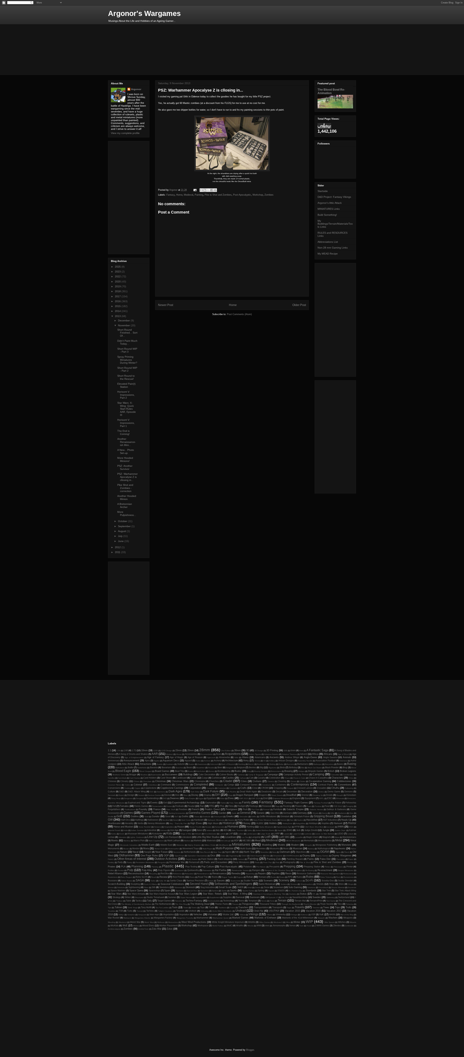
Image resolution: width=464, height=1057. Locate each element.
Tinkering (349, 904)
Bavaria (154, 767)
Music (286, 848)
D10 (151, 792)
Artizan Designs (286, 760)
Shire (341, 884)
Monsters (346, 844)
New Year (218, 852)
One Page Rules (149, 855)
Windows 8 (278, 922)
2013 (118, 316)
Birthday (293, 767)
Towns (194, 908)
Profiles (111, 870)
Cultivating (349, 788)
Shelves (293, 884)
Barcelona (329, 764)
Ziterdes (337, 925)
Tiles (339, 904)
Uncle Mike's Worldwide (222, 911)
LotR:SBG (284, 837)
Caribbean (217, 778)
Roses (282, 877)
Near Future (161, 852)
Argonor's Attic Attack (330, 202)
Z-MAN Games (322, 925)
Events (154, 802)
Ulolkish (192, 911)
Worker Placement (168, 925)
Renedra (235, 873)
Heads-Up (346, 819)
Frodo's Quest (212, 809)
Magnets (326, 837)
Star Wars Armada (136, 894)
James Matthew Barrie (265, 830)
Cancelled (335, 775)
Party (120, 862)
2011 (118, 552)
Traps (289, 908)
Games (128, 812)
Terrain (282, 900)
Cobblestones (344, 781)
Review (163, 877)
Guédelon (346, 816)
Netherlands (190, 852)
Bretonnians (276, 771)
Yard (301, 926)
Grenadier (243, 817)
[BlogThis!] (205, 190)
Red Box (165, 873)
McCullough (226, 841)
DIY (217, 794)
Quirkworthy (193, 870)
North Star (249, 852)
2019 (118, 286)
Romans (262, 877)
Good (168, 816)
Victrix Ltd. (228, 914)
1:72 (134, 750)
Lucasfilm (299, 837)
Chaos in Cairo (299, 778)
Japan (280, 830)
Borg (249, 771)
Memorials (309, 840)
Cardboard (181, 778)
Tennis (264, 901)
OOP (166, 855)
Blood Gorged (145, 771)
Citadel (227, 781)
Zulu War (156, 928)
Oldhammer (126, 855)
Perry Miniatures (241, 862)
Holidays (313, 823)
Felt (114, 806)
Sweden (316, 897)
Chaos (287, 778)
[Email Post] (194, 190)
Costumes (222, 788)
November (124, 325)
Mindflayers (223, 845)
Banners (290, 764)
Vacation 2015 (292, 910)
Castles (230, 777)
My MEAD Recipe (328, 253)
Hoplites (326, 823)
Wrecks (250, 926)
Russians (112, 880)
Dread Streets (277, 795)
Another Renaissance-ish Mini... (126, 441)
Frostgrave (231, 809)
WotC (229, 925)
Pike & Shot (305, 862)
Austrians (170, 764)
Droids (329, 795)
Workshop (257, 194)
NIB (237, 852)
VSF (313, 914)
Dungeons (128, 798)
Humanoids (219, 827)
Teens (241, 900)
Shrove (111, 887)
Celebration (275, 778)
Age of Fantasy (155, 757)
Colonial (138, 784)
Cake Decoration (206, 774)
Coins (127, 785)
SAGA (140, 880)
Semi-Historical (267, 884)
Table (128, 900)
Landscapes (251, 834)
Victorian (212, 914)
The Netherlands (163, 904)
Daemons (161, 792)
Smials (257, 887)
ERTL (321, 798)
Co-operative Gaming (320, 781)
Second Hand (199, 883)
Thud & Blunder (310, 904)
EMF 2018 (255, 798)
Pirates (111, 866)
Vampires (131, 915)
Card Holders (150, 778)
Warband (127, 918)
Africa (315, 754)
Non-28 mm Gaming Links (333, 247)
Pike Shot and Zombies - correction (125, 488)
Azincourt (214, 764)
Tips (109, 908)
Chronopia (199, 781)
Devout (167, 795)
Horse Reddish (144, 827)
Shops (350, 884)
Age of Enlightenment (134, 757)
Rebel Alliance (115, 873)
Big (261, 767)
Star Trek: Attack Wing (345, 890)
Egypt (200, 798)
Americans (260, 757)
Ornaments (277, 856)
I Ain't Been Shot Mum (314, 827)
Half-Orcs (125, 820)
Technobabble (214, 901)
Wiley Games (264, 922)
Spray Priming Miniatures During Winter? (127, 359)
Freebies (183, 809)
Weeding (111, 922)
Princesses (338, 867)
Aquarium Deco (171, 760)
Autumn (181, 764)
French (195, 809)
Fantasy (170, 194)
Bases (340, 764)
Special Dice (192, 891)
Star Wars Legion (188, 893)
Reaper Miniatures (345, 870)
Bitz (302, 768)
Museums (274, 848)
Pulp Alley (147, 870)
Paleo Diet (325, 859)
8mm (301, 751)
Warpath (321, 918)
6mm (293, 750)
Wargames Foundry (185, 918)
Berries (252, 767)
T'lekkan (119, 901)
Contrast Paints (325, 784)
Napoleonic (339, 848)
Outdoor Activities (165, 858)
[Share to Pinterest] (215, 190)
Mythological (324, 848)
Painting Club (274, 859)
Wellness (161, 922)
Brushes (144, 775)
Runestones (348, 877)
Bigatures (273, 768)
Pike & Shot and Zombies (218, 194)
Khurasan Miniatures (138, 833)
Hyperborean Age (284, 827)
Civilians (257, 781)
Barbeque (317, 764)
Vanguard (142, 915)
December (124, 320)
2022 (118, 276)
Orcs (212, 855)
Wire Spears (329, 922)
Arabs (198, 761)
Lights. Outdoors (137, 837)
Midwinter (180, 845)
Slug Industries (207, 887)
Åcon (218, 754)
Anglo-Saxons (330, 757)
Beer (220, 767)
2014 (118, 311)
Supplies (227, 897)
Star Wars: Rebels (212, 893)
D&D (121, 791)
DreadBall (291, 795)
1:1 (109, 750)
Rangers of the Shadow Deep (277, 870)
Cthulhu (335, 788)
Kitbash (198, 834)
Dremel (305, 795)
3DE (285, 751)
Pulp (130, 870)
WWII (267, 926)
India (126, 830)
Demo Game (334, 791)
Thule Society (327, 904)
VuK (321, 914)
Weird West (149, 922)
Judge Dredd (310, 830)
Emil (265, 798)
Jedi (298, 830)
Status (303, 893)
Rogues (240, 877)
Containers (280, 784)
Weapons (348, 918)
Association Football (325, 760)
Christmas (160, 781)
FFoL (222, 806)
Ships (332, 884)
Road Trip (203, 877)
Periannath (194, 862)
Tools (175, 907)
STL (314, 894)
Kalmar (352, 830)
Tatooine (178, 901)
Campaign (272, 774)
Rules (310, 876)
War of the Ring (347, 915)
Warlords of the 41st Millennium (298, 918)
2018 (118, 291)
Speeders (204, 891)
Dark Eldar (195, 792)
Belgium (241, 767)
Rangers (256, 870)
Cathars (242, 778)
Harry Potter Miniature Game (265, 820)
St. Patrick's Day (295, 891)
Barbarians (302, 764)
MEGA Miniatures (293, 841)
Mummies (261, 848)
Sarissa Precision (195, 880)
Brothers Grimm (119, 775)
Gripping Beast (323, 816)
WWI (259, 925)
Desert (121, 795)
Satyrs (210, 881)
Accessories (191, 754)
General (245, 812)
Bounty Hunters (260, 771)
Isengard (186, 830)
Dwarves (174, 798)
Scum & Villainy (150, 884)
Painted (241, 859)
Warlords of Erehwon (265, 917)
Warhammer (202, 918)
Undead (240, 910)
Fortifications (130, 809)
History (246, 823)
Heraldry (129, 823)
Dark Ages (175, 791)
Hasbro (300, 820)
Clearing (282, 781)
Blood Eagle (123, 770)
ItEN (226, 830)
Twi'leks (150, 911)
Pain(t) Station (192, 859)
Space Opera (136, 890)
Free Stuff (170, 809)
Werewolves (173, 922)
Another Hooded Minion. (126, 497)
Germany (302, 813)
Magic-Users (312, 837)
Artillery (272, 761)
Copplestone (150, 788)
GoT (176, 817)
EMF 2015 (243, 798)
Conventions (344, 784)
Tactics (138, 900)
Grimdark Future (302, 816)
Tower (185, 908)
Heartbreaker (114, 823)
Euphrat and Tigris (137, 802)
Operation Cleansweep (197, 856)
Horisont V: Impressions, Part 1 (126, 422)
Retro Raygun (126, 877)
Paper (350, 859)
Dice (177, 795)
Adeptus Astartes (271, 754)
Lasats (286, 834)
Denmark (111, 795)
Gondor (156, 816)
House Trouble (195, 827)
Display (207, 795)
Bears (189, 767)
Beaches (179, 768)
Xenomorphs (279, 925)
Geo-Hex (274, 813)
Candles (111, 778)
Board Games (162, 771)
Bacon (251, 764)
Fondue (318, 806)
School (299, 881)
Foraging (349, 806)
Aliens (245, 757)
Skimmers (178, 887)
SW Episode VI (271, 897)
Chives (136, 781)
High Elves (196, 823)
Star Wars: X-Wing (237, 893)
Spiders (215, 891)
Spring (261, 890)
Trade (211, 907)
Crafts (243, 788)
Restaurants (348, 874)
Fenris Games (141, 806)
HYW (297, 827)
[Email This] (201, 190)
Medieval (188, 194)
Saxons (221, 880)
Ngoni (228, 852)
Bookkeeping (224, 771)
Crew (254, 788)
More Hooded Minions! (125, 459)
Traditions (222, 908)
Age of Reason (195, 757)
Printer (349, 866)
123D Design (166, 751)
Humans (232, 826)
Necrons (176, 852)
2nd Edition (226, 751)
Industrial (151, 830)
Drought (339, 795)
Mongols (308, 845)
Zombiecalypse (114, 929)
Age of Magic (176, 757)
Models (281, 844)
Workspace (202, 925)
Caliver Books (226, 774)
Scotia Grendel (345, 880)
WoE (125, 925)
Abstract (169, 754)
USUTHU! (274, 910)
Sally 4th (163, 881)
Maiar (337, 837)
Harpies (231, 820)
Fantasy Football (321, 803)
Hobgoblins (300, 823)
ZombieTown (143, 929)
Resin (288, 873)
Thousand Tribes (267, 904)
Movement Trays (191, 848)
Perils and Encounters (215, 862)
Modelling (267, 844)
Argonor (136, 89)
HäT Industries (330, 820)
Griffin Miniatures (268, 816)
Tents (272, 901)
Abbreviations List (328, 241)
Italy (218, 830)
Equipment (310, 798)
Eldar (222, 798)
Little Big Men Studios (208, 837)
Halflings (139, 820)
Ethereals (340, 798)
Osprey (306, 855)
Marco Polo (139, 840)
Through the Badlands (290, 904)
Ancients (274, 757)
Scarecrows (235, 881)
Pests (257, 862)
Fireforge (253, 806)
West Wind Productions (193, 922)
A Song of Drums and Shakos (133, 754)
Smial (249, 887)
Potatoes (247, 866)
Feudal (191, 806)
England (296, 798)
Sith (154, 887)
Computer (219, 785)
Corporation (195, 788)
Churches (214, 781)
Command (166, 784)
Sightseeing (134, 887)
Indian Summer (137, 830)
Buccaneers (171, 774)
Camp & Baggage (256, 775)
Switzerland (344, 897)
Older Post (299, 305)
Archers (207, 761)
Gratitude (206, 817)
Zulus (170, 928)
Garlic (234, 813)
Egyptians (211, 798)
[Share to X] (208, 190)
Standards (311, 890)
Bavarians (167, 767)
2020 (118, 281)
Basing (351, 763)
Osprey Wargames (341, 855)
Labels (222, 834)
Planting (155, 867)
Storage (323, 894)
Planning (137, 866)
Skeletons (164, 887)
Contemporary (300, 784)
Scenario (268, 880)
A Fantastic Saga (317, 750)
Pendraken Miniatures (145, 862)
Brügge (132, 774)
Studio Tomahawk (155, 897)
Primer (327, 867)
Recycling (153, 874)
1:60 (126, 750)
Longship (256, 837)
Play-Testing (191, 866)
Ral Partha (220, 870)
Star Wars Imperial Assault (162, 894)
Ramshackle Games (240, 870)
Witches (342, 922)
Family (246, 802)
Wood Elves (148, 925)
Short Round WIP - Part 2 (127, 369)
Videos (242, 915)
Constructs (266, 785)
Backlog (241, 764)
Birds (282, 767)
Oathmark (285, 852)
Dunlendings (152, 798)
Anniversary (114, 760)
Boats (190, 771)
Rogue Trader (227, 877)
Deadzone (266, 791)
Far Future (336, 802)
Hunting (250, 827)
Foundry (143, 809)
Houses (208, 827)
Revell (153, 877)
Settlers (284, 884)
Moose (126, 849)
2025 (118, 266)
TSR (121, 911)
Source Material (338, 887)
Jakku (249, 830)
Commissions (182, 784)
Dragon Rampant (244, 795)
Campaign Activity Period (295, 774)
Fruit (245, 809)
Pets (277, 862)
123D (155, 751)
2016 (118, 301)
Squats (271, 891)
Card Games (135, 778)
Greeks (230, 816)
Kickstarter (157, 833)
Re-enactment (325, 870)
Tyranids (180, 911)
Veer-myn (154, 914)
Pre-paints (274, 866)
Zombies (269, 194)
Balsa (281, 764)
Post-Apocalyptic (242, 194)
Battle (130, 767)
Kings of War (186, 834)
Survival (240, 897)
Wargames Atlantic (142, 918)
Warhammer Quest (221, 918)
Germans (287, 813)
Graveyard (218, 817)
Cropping (278, 788)
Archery (217, 760)
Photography (289, 862)
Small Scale (225, 887)
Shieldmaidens (307, 884)
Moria (146, 848)
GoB (119, 816)
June (121, 541)
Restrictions (112, 877)
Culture (111, 791)
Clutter (302, 781)
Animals (347, 757)
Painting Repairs (295, 859)
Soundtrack (323, 887)
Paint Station (207, 859)
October (123, 521)
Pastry (129, 862)
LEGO (340, 833)
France (157, 809)
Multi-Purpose (225, 848)
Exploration (211, 802)
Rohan (249, 877)
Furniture (277, 809)
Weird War (135, 922)
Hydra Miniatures (266, 827)
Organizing (233, 856)
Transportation (261, 907)
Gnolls (110, 817)
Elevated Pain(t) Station (126, 385)
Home (233, 305)
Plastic (168, 866)
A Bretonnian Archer (124, 505)
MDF (236, 840)
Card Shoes (166, 778)
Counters (233, 788)
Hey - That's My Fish (178, 823)
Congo (230, 784)
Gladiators (342, 813)
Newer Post (165, 305)
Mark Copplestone (156, 841)
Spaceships (154, 890)
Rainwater (207, 870)
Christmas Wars (180, 781)
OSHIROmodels (292, 856)
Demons (348, 791)
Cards (193, 778)
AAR (155, 753)
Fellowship (350, 802)
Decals (279, 791)
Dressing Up (318, 795)
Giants (324, 813)
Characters (337, 777)
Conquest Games (249, 784)
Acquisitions (233, 753)
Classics (270, 781)
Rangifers (298, 870)
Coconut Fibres (114, 785)
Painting (199, 194)
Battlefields (142, 768)
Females (124, 806)
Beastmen (200, 768)
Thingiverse (248, 904)
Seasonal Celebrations (172, 884)
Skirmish (190, 887)
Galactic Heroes (316, 809)
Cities (244, 781)
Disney (194, 795)
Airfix (236, 757)
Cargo (205, 778)
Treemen (316, 908)
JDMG (289, 830)
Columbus (152, 785)
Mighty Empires (194, 845)
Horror (179, 194)
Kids (169, 833)
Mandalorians (349, 837)
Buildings (188, 774)
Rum (338, 877)
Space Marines (118, 890)
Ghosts (315, 813)
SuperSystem (200, 897)
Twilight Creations (165, 911)
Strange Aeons (348, 893)
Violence (304, 915)
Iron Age (174, 830)
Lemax (111, 837)
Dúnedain (351, 795)
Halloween (153, 820)
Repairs (262, 873)
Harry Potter (243, 820)
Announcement (131, 760)
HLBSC (260, 823)
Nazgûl (147, 852)
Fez (202, 806)
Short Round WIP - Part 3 (127, 350)
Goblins (135, 816)
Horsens (157, 827)
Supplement (215, 897)
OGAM (324, 851)
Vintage (294, 915)
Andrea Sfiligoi (292, 757)
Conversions (114, 788)
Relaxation (189, 874)
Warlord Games (240, 917)
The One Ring (181, 904)
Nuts (274, 852)
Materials (211, 840)
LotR (268, 836)
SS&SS (281, 890)
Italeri (199, 830)
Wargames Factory (163, 918)
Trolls (348, 907)
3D (247, 750)
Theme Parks (221, 904)
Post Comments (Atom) (239, 314)
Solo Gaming (295, 887)
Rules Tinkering (326, 877)
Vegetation (184, 914)
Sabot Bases (126, 881)
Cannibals (122, 778)
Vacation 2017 (333, 910)
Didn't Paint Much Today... (127, 342)
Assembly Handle (305, 761)
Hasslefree (312, 819)
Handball (166, 820)
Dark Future (211, 791)
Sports (233, 890)
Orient (244, 856)
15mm (178, 750)
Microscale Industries (129, 845)
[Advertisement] (217, 49)
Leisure (350, 834)
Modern (295, 844)
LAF (231, 833)
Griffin (253, 817)
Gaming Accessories (176, 813)
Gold (146, 817)
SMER (240, 887)
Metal (338, 840)
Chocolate (147, 781)
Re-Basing (309, 870)
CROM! (264, 788)
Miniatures (241, 844)
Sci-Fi (309, 880)
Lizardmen (230, 837)
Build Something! (327, 214)
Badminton (261, 764)
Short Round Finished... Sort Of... (127, 332)
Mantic (114, 840)
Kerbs (113, 834)
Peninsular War (177, 862)
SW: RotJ (285, 897)
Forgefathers (114, 809)
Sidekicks (121, 887)
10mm (144, 750)
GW (110, 819)
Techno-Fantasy (194, 900)
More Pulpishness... (126, 513)
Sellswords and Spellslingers (233, 883)
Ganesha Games (199, 812)
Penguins (162, 862)
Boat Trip (179, 771)
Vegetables (168, 914)
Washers (333, 917)
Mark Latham (173, 840)
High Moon (213, 823)
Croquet (290, 788)
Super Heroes (186, 897)
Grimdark (284, 816)
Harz (292, 820)
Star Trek (326, 890)
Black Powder (332, 767)
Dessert (141, 795)
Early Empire (190, 798)
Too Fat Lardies (162, 908)
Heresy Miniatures (157, 823)
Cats (251, 778)
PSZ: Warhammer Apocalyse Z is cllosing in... (127, 476)
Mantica (127, 841)
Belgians (229, 768)
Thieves (235, 904)
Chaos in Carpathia (318, 778)
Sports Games (248, 891)
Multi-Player (207, 849)
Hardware (199, 820)
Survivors (255, 897)
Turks (129, 911)
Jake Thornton (238, 830)
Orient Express (256, 856)
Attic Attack (128, 764)
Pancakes (340, 859)
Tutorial (140, 911)
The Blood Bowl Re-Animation (331, 91)
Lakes (240, 834)
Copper (137, 788)
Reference (177, 874)
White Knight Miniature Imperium (228, 922)
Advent (303, 754)
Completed (201, 784)
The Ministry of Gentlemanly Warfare (136, 904)
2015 (118, 306)
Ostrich (111, 859)
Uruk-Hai (258, 910)
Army (246, 760)
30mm (237, 750)
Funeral (266, 809)
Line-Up (152, 836)
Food (327, 806)
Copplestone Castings (171, 788)
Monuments (113, 848)
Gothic (185, 816)
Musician (297, 848)
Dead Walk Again (248, 791)
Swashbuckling (299, 897)
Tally (149, 900)
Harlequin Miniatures (216, 820)
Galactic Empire (295, 809)
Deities (321, 792)
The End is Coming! (123, 432)
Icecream (330, 827)
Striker (128, 897)
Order (223, 856)
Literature (186, 837)
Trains (232, 908)
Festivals (179, 806)
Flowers (299, 806)
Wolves (136, 926)
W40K (332, 914)
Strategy (117, 897)
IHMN (341, 826)
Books (238, 771)
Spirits (224, 891)
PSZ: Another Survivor (124, 467)
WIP (309, 921)
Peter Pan (267, 862)
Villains (269, 915)
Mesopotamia (324, 840)
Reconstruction (136, 873)
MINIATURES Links (329, 208)
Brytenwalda (156, 775)
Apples (157, 761)
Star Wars (116, 893)
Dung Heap (116, 798)
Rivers (192, 877)
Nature (123, 852)
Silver (146, 887)
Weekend (123, 922)
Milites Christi (209, 845)
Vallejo (121, 915)
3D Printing (272, 750)
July (120, 536)
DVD (165, 798)
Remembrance (203, 874)
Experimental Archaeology (186, 802)
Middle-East (166, 845)
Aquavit (188, 760)
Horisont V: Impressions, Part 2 (126, 394)
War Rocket (113, 918)
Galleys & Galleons (336, 809)
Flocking (287, 806)
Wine (288, 922)
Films (231, 806)
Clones (293, 781)
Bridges (301, 771)
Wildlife (251, 922)
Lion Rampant (171, 837)
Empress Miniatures (281, 798)
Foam (309, 806)
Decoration (306, 791)
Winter (296, 922)
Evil (165, 802)
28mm (204, 750)
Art (264, 761)
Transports (277, 907)
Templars (252, 900)
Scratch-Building (116, 884)
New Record (205, 852)
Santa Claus (176, 880)
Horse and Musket (123, 826)
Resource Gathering (307, 873)
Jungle (325, 830)
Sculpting (135, 884)
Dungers (139, 798)
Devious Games (154, 795)
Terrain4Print (316, 900)
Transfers (243, 907)
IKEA (351, 827)
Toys (202, 907)
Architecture (231, 760)
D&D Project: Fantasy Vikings (334, 196)
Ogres (338, 852)
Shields (320, 884)
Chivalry (124, 781)
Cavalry (261, 778)
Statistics (293, 894)
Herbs (141, 823)
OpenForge (179, 856)
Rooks (273, 877)
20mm (190, 750)
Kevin (121, 834)
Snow (267, 887)
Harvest (283, 820)
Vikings (253, 914)
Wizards (353, 922)
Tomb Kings (132, 908)
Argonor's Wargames (144, 13)
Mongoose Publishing (326, 845)
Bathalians (119, 768)
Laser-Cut (297, 834)
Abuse (179, 754)
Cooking (127, 788)
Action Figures (255, 754)
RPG (290, 877)
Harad (175, 820)
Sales (153, 881)
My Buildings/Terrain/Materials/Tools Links (335, 223)
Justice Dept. (340, 830)
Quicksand (179, 870)
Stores (334, 894)
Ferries (169, 806)
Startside (323, 191)
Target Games (164, 900)
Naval (135, 852)
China (351, 778)
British (331, 771)
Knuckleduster (210, 834)
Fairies (223, 803)
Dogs (230, 795)
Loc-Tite (244, 837)
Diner (185, 795)
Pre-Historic (261, 867)
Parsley (111, 862)
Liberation (122, 837)
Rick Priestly (179, 877)
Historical (229, 823)
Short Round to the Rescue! (126, 377)
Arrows (257, 761)
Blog (345, 767)
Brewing (288, 771)
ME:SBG (247, 840)
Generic (261, 813)
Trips (337, 907)
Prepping (289, 866)
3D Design (258, 751)
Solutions (311, 887)
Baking (273, 764)
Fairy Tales (234, 803)
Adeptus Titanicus (289, 754)
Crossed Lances (305, 788)
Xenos (292, 925)
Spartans (179, 891)
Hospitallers (169, 827)
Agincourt (211, 757)
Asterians (343, 761)
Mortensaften (173, 849)
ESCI (329, 798)
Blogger (250, 1049)
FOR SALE (338, 806)
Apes (147, 760)
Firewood (266, 806)
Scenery (284, 880)
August (122, 531)
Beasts (211, 768)
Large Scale (265, 834)
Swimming (330, 897)
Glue (351, 813)
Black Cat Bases (315, 768)
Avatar (191, 764)
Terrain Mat (300, 900)
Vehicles (197, 914)
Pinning (350, 862)
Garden (222, 813)
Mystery (311, 849)
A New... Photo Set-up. (125, 451)
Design (130, 795)
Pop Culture (207, 866)
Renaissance (219, 873)
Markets (198, 840)
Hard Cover (186, 820)
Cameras (241, 775)
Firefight (241, 806)
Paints (310, 859)
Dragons (263, 795)
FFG (211, 806)
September (124, 526)
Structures (139, 897)
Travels (299, 907)
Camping (318, 774)
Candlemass (348, 775)
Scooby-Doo (328, 880)
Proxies (121, 870)
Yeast (309, 926)
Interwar (163, 830)
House (180, 826)
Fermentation (157, 806)
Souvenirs (352, 887)
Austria (160, 764)
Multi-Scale (245, 848)
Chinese (112, 781)
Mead (258, 840)
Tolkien (118, 907)
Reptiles (275, 873)
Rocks (215, 877)
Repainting (250, 874)
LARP (277, 833)
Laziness (308, 834)
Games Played (150, 812)
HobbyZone (287, 823)
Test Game (330, 901)
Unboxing (205, 911)
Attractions (145, 764)
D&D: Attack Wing (137, 791)
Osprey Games (322, 856)
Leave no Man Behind (324, 834)
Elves (231, 798)
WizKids (115, 925)
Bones (211, 771)
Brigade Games (316, 771)
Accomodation (207, 754)
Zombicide (349, 926)
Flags (277, 806)
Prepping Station (312, 866)
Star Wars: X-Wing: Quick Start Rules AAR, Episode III (126, 408)
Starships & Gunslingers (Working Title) (269, 894)
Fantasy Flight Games (296, 802)
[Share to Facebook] (212, 190)
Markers (187, 841)
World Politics (217, 926)
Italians (209, 830)
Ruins (299, 877)
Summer (172, 897)
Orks (268, 856)
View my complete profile (125, 133)
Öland (346, 852)
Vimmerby (281, 914)
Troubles (111, 911)
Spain (167, 890)
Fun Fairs (256, 809)
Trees (326, 907)
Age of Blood (343, 754)
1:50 (118, 751)
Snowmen (278, 887)
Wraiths (239, 925)
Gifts (332, 813)
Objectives (301, 852)
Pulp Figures (164, 870)
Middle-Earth (148, 844)
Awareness (202, 764)
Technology (229, 900)
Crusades (321, 788)
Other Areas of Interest (131, 858)
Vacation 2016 (313, 910)
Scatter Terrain (251, 880)
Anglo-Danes (310, 757)
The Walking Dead (200, 904)
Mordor (135, 848)
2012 (118, 547)
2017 (118, 296)
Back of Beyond (228, 764)
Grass (196, 817)
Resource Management (330, 874)
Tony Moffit (146, 907)
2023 (118, 271)
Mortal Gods (160, 849)
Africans (328, 754)
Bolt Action (200, 771)
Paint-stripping (225, 859)
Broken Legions (348, 771)
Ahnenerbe (224, 757)
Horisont (338, 823)
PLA (123, 866)
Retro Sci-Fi (141, 877)
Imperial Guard (114, 830)
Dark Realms (230, 792)
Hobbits (273, 823)
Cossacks (210, 788)
